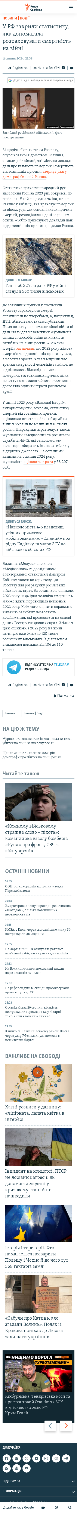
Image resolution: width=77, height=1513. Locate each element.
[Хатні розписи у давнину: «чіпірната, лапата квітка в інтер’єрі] (38, 1083)
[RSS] (7, 1468)
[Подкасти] (56, 1507)
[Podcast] (16, 1468)
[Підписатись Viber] (56, 1458)
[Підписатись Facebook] (7, 1458)
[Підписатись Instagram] (46, 1458)
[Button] (18, 68)
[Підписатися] (26, 1468)
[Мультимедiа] (43, 1507)
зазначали (25, 349)
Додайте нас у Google (18, 1507)
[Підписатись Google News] (16, 1458)
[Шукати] (70, 1507)
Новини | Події (16, 19)
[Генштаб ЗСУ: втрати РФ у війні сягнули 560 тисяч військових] (39, 256)
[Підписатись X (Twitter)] (26, 1458)
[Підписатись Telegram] (66, 1458)
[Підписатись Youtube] (36, 1458)
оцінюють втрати (38, 462)
